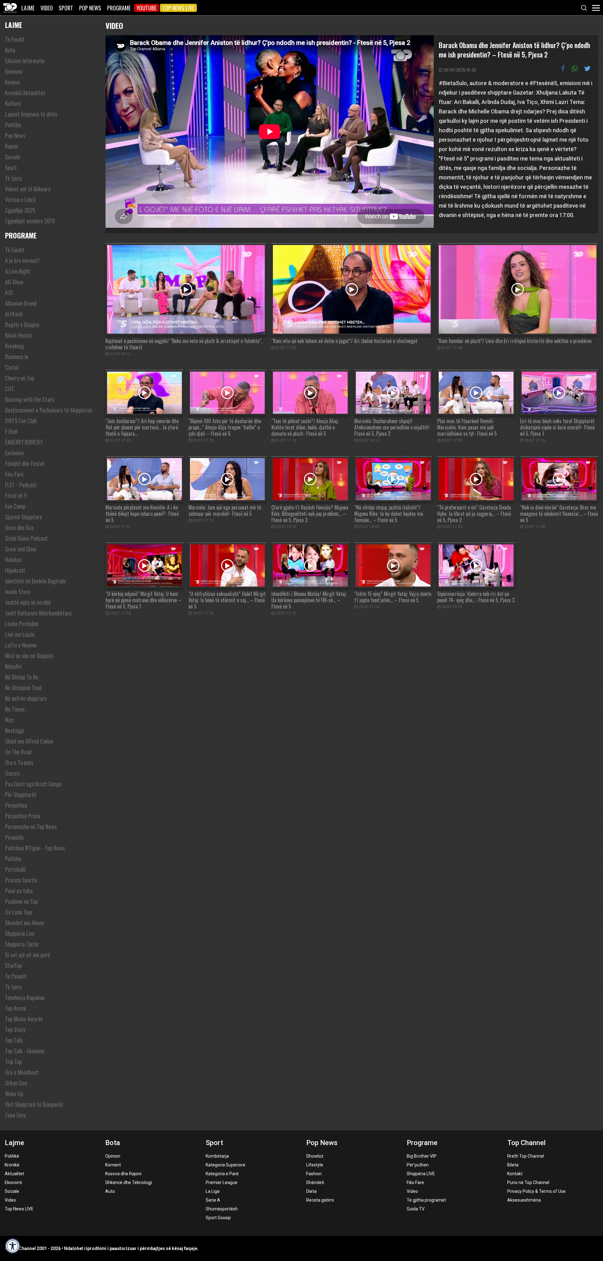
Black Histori (18, 335)
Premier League (221, 1182)
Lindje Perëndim (22, 624)
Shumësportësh (222, 1208)
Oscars (12, 773)
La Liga (213, 1191)
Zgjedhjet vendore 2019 (30, 221)
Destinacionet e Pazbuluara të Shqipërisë (48, 410)
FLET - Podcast (20, 485)
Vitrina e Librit (20, 199)
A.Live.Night (17, 271)
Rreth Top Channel (525, 1156)
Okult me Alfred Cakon (29, 741)
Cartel (12, 367)
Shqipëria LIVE (421, 1173)
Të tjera (13, 178)
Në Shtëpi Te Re (21, 677)
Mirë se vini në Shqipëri (29, 656)
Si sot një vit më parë (27, 955)
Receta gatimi (320, 1200)
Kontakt (515, 1173)
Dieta (311, 1191)
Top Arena (15, 1008)
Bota (10, 50)
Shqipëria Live (20, 933)
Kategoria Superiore (225, 1164)
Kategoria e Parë (222, 1173)
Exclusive (14, 453)
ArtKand (13, 314)
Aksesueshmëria (524, 1200)
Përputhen (16, 805)
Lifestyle (314, 1164)
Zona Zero (15, 1115)
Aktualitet (14, 1173)
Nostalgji (14, 730)
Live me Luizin (20, 634)
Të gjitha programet (426, 1200)
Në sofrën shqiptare (26, 698)
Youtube (146, 8)
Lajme (28, 8)
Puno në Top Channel (528, 1182)
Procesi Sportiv (21, 880)
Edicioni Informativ (25, 61)
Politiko (13, 858)
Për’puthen (418, 1164)
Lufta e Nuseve (21, 645)
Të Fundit (14, 39)
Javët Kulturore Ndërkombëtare (38, 613)
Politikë (12, 1156)
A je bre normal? (22, 260)
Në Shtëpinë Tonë (23, 688)
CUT (9, 389)
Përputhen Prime (23, 816)
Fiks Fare (14, 474)
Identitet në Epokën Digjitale (35, 581)
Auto (110, 1191)
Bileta (513, 1164)
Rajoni (11, 146)
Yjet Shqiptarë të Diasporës (34, 1104)
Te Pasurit (16, 976)
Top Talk (14, 1040)
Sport (66, 8)
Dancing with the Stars (29, 399)
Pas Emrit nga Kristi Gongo (33, 784)
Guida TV (416, 1208)
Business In (16, 356)
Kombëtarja (217, 1156)
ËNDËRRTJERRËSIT (24, 442)
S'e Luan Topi (18, 912)
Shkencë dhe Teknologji (128, 1182)
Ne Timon (14, 709)
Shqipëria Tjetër (22, 944)
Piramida (14, 837)
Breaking (14, 346)
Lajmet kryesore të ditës (31, 114)
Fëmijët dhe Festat (25, 463)
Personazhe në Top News (31, 826)
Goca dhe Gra (19, 527)
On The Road (18, 752)
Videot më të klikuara (28, 189)
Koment (113, 1164)
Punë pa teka (19, 891)
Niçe (9, 720)
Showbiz (314, 1156)
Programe (119, 8)
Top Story (15, 1029)
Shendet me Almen (24, 923)
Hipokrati (15, 570)
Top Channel (526, 1143)
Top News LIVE (178, 8)
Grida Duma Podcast (26, 538)
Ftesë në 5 (16, 495)
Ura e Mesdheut (21, 1072)
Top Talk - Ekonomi (24, 1051)
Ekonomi (13, 71)
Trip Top (13, 1061)
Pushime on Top (21, 901)
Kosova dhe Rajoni (123, 1173)
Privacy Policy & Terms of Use (536, 1191)
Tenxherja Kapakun (25, 997)
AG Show (14, 282)
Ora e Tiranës (19, 762)
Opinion (112, 1156)
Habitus (13, 559)
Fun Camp (15, 506)
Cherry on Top (19, 378)
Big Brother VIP (422, 1156)
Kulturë (13, 103)
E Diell (11, 431)
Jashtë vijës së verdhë (28, 602)
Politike (13, 125)
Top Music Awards (24, 1019)
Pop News (90, 8)
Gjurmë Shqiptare (23, 517)
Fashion (314, 1173)
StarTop (13, 965)
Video (47, 8)
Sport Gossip (218, 1217)
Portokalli (15, 869)
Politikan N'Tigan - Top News (35, 848)
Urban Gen (16, 1083)
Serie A (213, 1200)
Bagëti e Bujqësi (22, 324)
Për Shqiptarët (20, 794)
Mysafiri (13, 666)
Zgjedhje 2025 (20, 210)
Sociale (12, 157)
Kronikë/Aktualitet (25, 93)
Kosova (12, 82)
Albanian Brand (20, 303)
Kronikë (12, 1164)
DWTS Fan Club (21, 421)
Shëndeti (315, 1182)
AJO (9, 292)
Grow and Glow (20, 549)
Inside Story (17, 591)
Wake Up (14, 1093)
